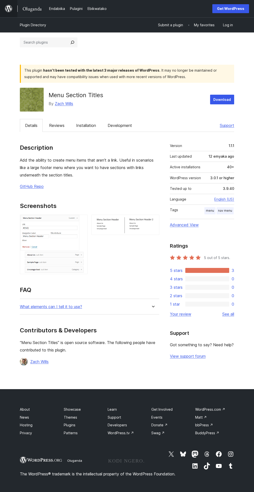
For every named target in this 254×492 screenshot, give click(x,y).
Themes (70, 417)
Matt (201, 417)
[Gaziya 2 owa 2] (152, 221)
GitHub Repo (32, 186)
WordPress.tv (121, 433)
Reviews (56, 125)
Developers (117, 425)
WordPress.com (210, 409)
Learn (112, 409)
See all (228, 314)
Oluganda (74, 461)
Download (222, 99)
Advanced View (184, 224)
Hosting (26, 425)
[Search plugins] (72, 42)
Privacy (26, 433)
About (25, 409)
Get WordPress (230, 8)
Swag (158, 433)
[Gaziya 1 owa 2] (80, 221)
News (24, 417)
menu (210, 210)
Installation (86, 125)
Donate (159, 425)
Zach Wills (64, 103)
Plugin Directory (33, 25)
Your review (180, 314)
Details (31, 125)
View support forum (188, 356)
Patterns (71, 433)
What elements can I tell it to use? (51, 306)
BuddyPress (207, 433)
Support (227, 125)
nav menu (225, 210)
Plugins (69, 425)
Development (120, 125)
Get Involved (162, 409)
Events (156, 417)
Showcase (72, 409)
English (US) (224, 199)
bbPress (204, 425)
